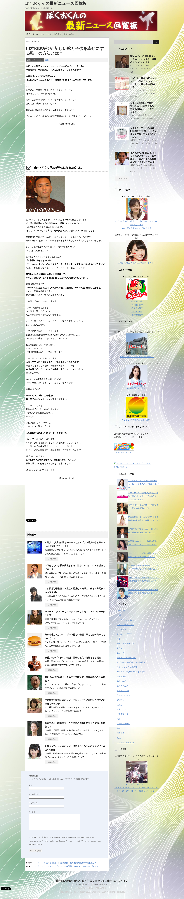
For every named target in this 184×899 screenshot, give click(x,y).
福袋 (119, 719)
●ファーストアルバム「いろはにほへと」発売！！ (136, 791)
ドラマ (119, 648)
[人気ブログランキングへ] (124, 449)
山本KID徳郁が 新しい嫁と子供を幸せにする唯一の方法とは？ (92, 880)
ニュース (120, 653)
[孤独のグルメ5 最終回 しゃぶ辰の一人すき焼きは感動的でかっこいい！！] (122, 67)
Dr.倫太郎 (121, 610)
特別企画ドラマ (123, 714)
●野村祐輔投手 (137, 315)
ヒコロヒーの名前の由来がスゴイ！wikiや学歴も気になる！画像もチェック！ (143, 568)
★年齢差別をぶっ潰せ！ (136, 388)
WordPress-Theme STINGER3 (92, 888)
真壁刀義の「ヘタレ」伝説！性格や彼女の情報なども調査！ (74, 657)
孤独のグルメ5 (123, 691)
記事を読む (52, 559)
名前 (31, 785)
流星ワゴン (121, 709)
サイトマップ (46, 34)
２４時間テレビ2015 (125, 742)
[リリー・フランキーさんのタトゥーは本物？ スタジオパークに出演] (34, 623)
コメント (32, 812)
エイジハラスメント (125, 625)
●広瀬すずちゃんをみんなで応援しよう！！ (136, 263)
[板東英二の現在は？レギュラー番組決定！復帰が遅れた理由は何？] (34, 689)
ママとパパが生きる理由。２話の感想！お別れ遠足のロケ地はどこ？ (65, 863)
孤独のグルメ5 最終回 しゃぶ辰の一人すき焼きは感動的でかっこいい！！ (143, 59)
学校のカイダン (123, 695)
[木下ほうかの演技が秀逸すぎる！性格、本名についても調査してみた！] (34, 577)
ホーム (35, 34)
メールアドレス (35, 794)
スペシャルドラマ (124, 634)
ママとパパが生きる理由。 (128, 667)
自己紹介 (57, 34)
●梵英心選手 (136, 311)
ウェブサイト (34, 803)
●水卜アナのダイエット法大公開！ (136, 228)
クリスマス (121, 629)
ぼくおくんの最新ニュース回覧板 (55, 3)
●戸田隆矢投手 (137, 305)
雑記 (119, 738)
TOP (28, 34)
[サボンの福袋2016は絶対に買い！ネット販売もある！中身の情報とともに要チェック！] (122, 114)
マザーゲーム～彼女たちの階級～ (131, 662)
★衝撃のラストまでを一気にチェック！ (137, 357)
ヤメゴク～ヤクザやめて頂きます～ (132, 672)
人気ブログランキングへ (123, 452)
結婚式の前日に (123, 724)
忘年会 (119, 705)
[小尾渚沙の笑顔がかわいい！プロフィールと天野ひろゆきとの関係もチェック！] (34, 712)
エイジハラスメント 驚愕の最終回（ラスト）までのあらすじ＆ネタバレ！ (143, 484)
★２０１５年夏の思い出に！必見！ (137, 420)
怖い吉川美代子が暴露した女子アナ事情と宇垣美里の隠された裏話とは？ (143, 593)
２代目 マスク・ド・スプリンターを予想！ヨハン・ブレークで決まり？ (67, 866)
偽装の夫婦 (121, 676)
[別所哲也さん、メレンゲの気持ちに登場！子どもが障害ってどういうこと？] (34, 646)
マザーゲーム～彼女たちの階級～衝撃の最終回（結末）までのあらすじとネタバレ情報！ (143, 496)
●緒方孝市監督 (137, 301)
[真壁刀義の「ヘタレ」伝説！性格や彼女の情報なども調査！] (34, 669)
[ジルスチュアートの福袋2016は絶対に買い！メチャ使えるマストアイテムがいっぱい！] (122, 139)
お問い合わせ (69, 34)
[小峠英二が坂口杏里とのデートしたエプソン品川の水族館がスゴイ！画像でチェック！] (34, 554)
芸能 (46, 60)
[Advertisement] (67, 142)
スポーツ (120, 639)
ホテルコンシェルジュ (126, 658)
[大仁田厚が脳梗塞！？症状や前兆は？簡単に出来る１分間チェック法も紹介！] (34, 600)
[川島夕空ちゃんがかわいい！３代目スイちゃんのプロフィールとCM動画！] (34, 758)
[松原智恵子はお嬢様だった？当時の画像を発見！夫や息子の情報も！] (34, 735)
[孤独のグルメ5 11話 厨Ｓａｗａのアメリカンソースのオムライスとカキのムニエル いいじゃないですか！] (122, 164)
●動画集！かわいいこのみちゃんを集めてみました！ (136, 787)
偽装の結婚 (121, 681)
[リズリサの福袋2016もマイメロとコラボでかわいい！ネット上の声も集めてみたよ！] (122, 89)
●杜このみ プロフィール (137, 784)
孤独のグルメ (122, 686)
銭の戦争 (120, 733)
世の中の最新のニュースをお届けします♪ (92, 884)
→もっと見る (122, 178)
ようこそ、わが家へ (125, 620)
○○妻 (119, 615)
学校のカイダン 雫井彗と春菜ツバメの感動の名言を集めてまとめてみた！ (143, 580)
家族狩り (120, 700)
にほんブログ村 (121, 467)
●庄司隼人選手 (137, 308)
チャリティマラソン (125, 643)
